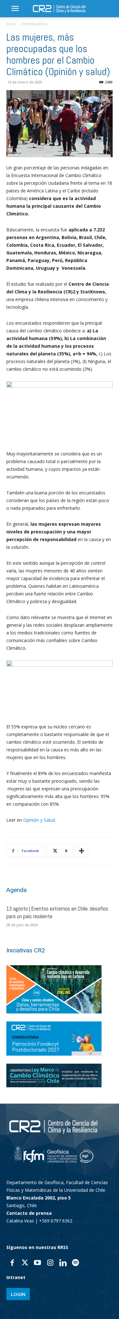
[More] (81, 850)
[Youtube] (37, 1263)
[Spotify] (75, 1263)
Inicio (11, 24)
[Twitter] (25, 1263)
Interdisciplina (34, 24)
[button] (15, 8)
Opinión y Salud (39, 820)
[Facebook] (12, 1263)
